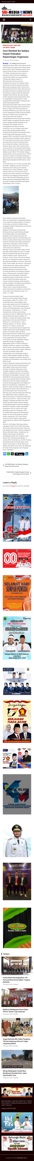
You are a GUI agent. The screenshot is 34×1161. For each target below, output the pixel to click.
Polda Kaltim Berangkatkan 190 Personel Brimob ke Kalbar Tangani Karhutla (16, 980)
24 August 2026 (7, 984)
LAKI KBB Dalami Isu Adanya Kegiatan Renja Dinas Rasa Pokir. (16, 465)
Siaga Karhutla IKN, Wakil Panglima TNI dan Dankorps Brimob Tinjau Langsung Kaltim (16, 1041)
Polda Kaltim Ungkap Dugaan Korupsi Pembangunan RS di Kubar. (18, 473)
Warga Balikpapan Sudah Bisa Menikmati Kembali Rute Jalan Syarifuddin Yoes (15, 1073)
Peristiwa (16, 45)
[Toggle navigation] (3, 20)
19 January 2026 (8, 60)
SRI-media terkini (9, 47)
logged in (14, 486)
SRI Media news (22, 1158)
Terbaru (6, 954)
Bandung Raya (8, 45)
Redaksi (16, 60)
